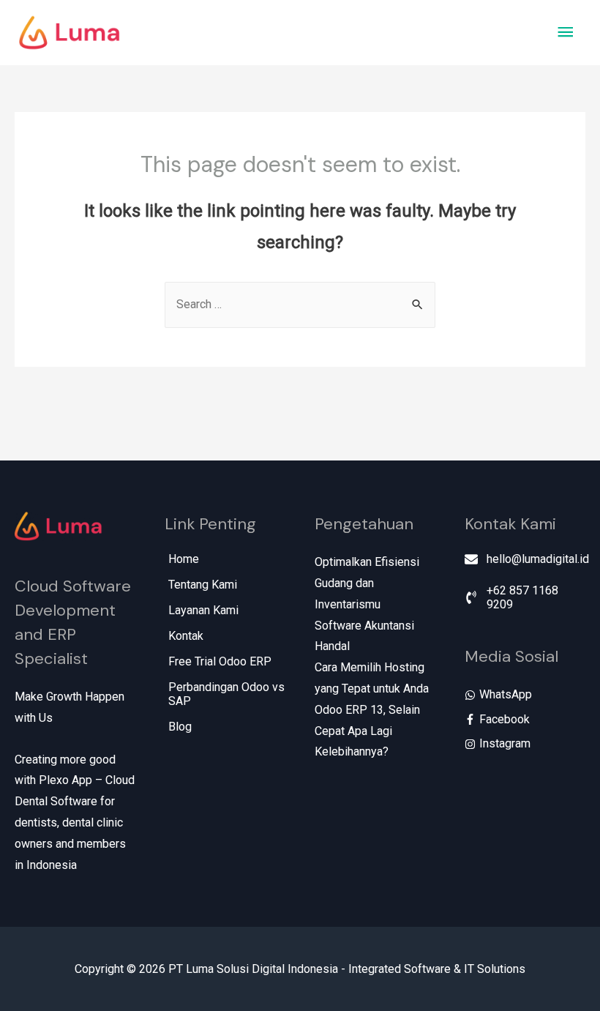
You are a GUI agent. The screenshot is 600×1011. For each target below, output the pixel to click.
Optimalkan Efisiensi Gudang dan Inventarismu (367, 583)
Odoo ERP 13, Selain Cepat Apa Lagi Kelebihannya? (367, 731)
